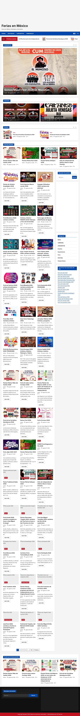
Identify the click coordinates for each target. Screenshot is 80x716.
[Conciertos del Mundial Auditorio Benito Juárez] (40, 71)
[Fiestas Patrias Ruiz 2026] (30, 153)
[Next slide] (76, 45)
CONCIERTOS (20, 33)
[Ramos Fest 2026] (21, 112)
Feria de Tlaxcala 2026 (63, 300)
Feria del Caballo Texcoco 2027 (66, 278)
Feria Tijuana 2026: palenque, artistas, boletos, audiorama (43, 253)
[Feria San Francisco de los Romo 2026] (45, 579)
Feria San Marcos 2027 (64, 276)
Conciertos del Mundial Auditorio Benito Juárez (33, 89)
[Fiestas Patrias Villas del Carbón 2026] (11, 153)
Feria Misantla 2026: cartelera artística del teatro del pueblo (26, 287)
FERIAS (3, 33)
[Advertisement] (40, 11)
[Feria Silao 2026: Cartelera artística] (11, 311)
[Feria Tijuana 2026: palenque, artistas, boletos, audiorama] (45, 244)
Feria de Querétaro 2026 (64, 302)
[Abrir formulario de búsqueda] (77, 33)
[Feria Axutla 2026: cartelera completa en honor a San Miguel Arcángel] (11, 510)
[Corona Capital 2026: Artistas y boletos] (45, 342)
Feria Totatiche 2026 (9, 586)
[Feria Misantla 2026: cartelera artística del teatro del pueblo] (28, 278)
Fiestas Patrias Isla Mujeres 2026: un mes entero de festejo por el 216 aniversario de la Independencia (44, 386)
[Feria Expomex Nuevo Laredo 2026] (28, 177)
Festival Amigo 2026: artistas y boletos (53, 118)
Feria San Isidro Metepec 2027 (66, 282)
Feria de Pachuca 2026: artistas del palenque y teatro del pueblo (10, 287)
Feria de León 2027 (63, 272)
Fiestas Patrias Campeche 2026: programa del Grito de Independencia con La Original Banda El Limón (27, 590)
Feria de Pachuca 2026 (63, 297)
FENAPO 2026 (61, 287)
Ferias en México (15, 26)
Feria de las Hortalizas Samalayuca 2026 (36, 39)
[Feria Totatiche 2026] (11, 579)
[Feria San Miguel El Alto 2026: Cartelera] (45, 616)
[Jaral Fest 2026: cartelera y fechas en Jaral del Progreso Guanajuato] (11, 616)
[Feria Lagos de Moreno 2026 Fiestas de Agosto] (45, 210)
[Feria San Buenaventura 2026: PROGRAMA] (11, 342)
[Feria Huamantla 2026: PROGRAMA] (45, 278)
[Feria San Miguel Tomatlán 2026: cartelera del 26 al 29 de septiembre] (45, 510)
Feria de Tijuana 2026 (63, 289)
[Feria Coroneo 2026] (45, 413)
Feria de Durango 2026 (64, 285)
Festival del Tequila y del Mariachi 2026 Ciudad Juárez (27, 625)
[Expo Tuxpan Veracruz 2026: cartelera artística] (28, 244)
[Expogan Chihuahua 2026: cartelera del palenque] (45, 177)
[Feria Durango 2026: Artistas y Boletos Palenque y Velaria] (28, 342)
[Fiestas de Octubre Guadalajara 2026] (11, 177)
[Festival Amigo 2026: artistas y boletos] (58, 112)
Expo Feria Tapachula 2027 (65, 274)
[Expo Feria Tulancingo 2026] (28, 311)
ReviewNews (51, 714)
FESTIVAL (7, 115)
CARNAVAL (61, 242)
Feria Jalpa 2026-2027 (10, 452)
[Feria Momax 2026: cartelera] (11, 545)
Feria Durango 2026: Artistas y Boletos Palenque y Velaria (26, 351)
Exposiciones (61, 252)
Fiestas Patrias (8, 156)
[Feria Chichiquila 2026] (45, 545)
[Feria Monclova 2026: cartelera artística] (11, 210)
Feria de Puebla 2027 (63, 284)
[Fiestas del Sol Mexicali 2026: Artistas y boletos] (11, 244)
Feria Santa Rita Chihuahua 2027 (66, 280)
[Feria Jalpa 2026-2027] (11, 444)
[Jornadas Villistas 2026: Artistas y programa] (45, 311)
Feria (14, 132)
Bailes (59, 239)
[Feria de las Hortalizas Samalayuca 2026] (11, 413)
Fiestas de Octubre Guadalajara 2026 (64, 39)
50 (31, 650)
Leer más (7, 201)
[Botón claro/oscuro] (74, 33)
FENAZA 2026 (61, 291)
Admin (5, 93)
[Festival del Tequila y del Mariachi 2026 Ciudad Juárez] (28, 616)
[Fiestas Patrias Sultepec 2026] (49, 153)
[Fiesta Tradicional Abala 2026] (11, 474)
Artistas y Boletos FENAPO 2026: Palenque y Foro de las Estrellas (27, 219)
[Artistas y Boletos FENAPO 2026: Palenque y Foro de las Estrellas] (28, 210)
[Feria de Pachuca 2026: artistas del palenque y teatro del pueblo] (11, 278)
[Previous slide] (74, 45)
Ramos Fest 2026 (9, 118)
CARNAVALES (30, 33)
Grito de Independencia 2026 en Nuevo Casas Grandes (67, 162)
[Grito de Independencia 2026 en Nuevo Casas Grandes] (68, 153)
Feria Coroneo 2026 (43, 420)
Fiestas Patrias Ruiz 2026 (29, 160)
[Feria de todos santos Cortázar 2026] (28, 375)
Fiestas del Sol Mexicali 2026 (65, 298)
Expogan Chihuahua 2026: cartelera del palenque (43, 186)
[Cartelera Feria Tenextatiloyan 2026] (28, 545)
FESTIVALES (11, 33)
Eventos (60, 249)
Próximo (36, 650)
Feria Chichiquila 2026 (44, 553)
